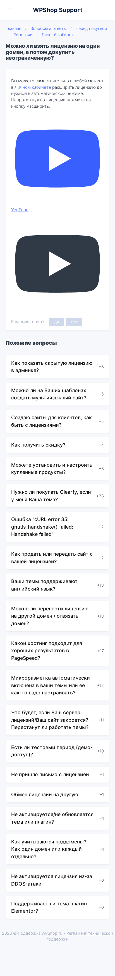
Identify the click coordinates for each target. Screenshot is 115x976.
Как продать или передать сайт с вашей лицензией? (52, 557)
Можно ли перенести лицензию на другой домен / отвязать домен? (49, 616)
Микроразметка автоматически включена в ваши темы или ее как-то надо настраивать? (50, 685)
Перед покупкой (91, 28)
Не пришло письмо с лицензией (50, 774)
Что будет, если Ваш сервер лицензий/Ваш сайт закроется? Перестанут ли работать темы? (49, 719)
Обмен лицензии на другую (44, 794)
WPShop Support (57, 9)
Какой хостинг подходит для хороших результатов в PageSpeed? (46, 650)
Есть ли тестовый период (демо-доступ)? (52, 750)
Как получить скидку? (38, 445)
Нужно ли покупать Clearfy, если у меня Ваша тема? (51, 495)
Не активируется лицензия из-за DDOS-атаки (51, 879)
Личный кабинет (57, 34)
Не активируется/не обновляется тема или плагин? (52, 817)
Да (56, 322)
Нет (74, 322)
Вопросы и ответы (48, 28)
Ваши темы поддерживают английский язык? (44, 584)
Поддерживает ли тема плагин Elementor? (49, 907)
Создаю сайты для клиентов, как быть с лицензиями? (51, 421)
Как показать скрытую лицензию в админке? (51, 366)
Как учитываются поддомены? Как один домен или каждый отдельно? (48, 849)
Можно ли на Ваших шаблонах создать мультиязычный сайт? (48, 394)
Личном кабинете (33, 87)
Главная (13, 28)
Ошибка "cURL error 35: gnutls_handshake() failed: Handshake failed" (42, 526)
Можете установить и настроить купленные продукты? (51, 468)
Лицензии (23, 34)
